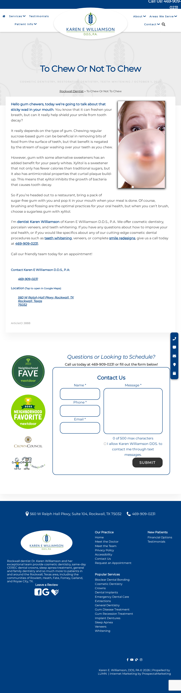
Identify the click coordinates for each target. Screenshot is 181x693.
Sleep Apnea (104, 622)
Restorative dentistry (77, 81)
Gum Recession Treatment (114, 613)
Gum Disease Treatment (112, 609)
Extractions (103, 601)
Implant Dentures (107, 618)
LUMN (102, 673)
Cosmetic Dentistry (37, 81)
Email (80, 419)
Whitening (102, 631)
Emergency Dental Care (112, 596)
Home (99, 537)
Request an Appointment (113, 563)
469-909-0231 (26, 244)
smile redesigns (122, 238)
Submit (147, 462)
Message (133, 385)
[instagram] (141, 659)
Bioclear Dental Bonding (112, 579)
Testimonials (156, 541)
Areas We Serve (162, 16)
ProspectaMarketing (156, 673)
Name (80, 385)
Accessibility (103, 554)
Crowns (100, 588)
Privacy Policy (104, 550)
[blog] (136, 659)
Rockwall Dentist (72, 91)
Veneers (100, 626)
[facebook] (128, 659)
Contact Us (103, 558)
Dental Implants (106, 592)
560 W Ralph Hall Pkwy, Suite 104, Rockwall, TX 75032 (75, 514)
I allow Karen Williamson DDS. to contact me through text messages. (134, 449)
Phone (80, 402)
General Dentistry (107, 605)
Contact (150, 24)
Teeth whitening (115, 81)
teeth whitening (58, 238)
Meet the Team (105, 546)
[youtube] (131, 659)
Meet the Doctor (106, 541)
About (138, 16)
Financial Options (160, 537)
